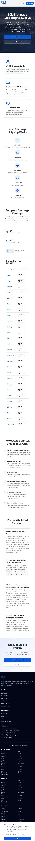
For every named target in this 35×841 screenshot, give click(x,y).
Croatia (9, 292)
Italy (8, 338)
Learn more (10, 831)
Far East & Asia (4, 774)
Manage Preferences (10, 834)
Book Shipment (17, 42)
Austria (9, 275)
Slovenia (9, 407)
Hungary (9, 327)
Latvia (8, 344)
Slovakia (9, 401)
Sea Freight (4, 695)
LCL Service (4, 693)
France (9, 315)
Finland (9, 309)
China (19, 772)
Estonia (9, 304)
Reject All (24, 834)
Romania (9, 390)
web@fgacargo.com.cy (10, 735)
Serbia (9, 395)
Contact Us (4, 714)
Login (22, 3)
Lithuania (9, 349)
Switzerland (10, 424)
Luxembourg (10, 355)
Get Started (30, 3)
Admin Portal (4, 719)
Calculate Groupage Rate (17, 660)
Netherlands (10, 361)
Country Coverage (6, 721)
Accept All (17, 838)
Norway (9, 367)
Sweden (9, 418)
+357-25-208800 (8, 737)
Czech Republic (9, 384)
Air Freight (4, 698)
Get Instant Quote (17, 37)
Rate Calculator (5, 703)
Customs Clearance (6, 701)
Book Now (17, 665)
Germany (9, 321)
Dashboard (4, 716)
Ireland (9, 332)
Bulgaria (9, 286)
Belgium (9, 281)
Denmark (9, 298)
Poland (9, 372)
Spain (8, 413)
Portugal (9, 378)
